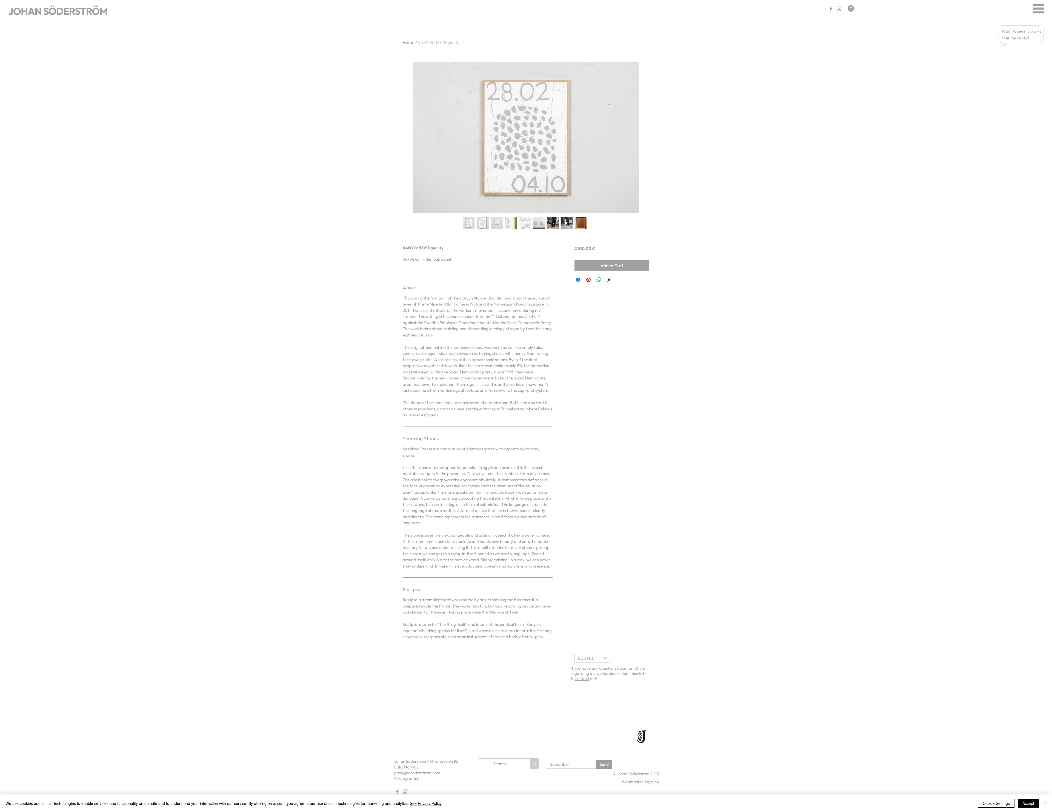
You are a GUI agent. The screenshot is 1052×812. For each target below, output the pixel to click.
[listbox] (592, 658)
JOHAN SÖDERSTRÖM (58, 11)
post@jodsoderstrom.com (417, 772)
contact (582, 678)
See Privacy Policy (426, 803)
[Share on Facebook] (578, 280)
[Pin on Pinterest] (588, 280)
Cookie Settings (996, 803)
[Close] (1045, 803)
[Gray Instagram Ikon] (839, 9)
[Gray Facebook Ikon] (831, 9)
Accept (1028, 803)
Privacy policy (406, 778)
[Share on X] (609, 280)
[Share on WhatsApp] (599, 280)
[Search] (534, 764)
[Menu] (1038, 8)
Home (408, 42)
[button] (1022, 31)
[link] (851, 8)
